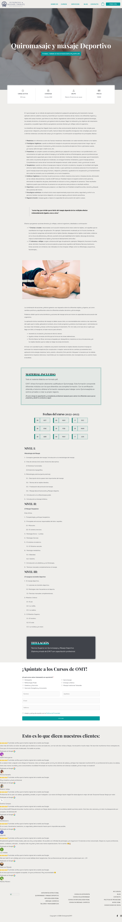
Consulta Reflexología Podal (79, 899)
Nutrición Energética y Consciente (36, 688)
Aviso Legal (116, 902)
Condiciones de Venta (112, 905)
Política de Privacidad (53, 713)
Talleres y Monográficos (49, 903)
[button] (113, 4)
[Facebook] (117, 916)
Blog (119, 894)
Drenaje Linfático (68, 683)
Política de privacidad (112, 899)
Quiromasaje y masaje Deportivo (47, 895)
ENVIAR (61, 718)
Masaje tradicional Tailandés (72, 685)
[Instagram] (121, 916)
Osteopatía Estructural (50, 893)
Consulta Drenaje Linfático (79, 902)
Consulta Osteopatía (82, 894)
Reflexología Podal (31, 683)
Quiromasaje (67, 680)
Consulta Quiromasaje (81, 897)
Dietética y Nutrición (31, 685)
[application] (67, 4)
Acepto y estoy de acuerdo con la (42, 713)
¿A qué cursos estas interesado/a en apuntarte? (38, 677)
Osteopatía (28, 680)
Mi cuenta (117, 891)
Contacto (117, 897)
